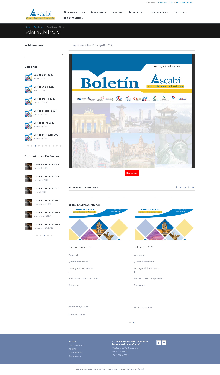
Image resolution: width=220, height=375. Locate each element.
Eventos (179, 12)
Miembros (98, 12)
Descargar (131, 173)
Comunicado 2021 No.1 (46, 188)
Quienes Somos (76, 345)
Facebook (176, 187)
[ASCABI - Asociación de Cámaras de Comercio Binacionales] (40, 14)
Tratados (136, 12)
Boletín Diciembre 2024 (47, 134)
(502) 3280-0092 (184, 2)
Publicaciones (158, 12)
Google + (189, 187)
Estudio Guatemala (128, 369)
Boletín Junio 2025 (44, 86)
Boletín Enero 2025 (44, 122)
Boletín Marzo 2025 (44, 98)
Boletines (73, 349)
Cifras (119, 12)
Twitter (181, 187)
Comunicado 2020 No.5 (47, 224)
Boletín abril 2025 (43, 74)
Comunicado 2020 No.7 (47, 200)
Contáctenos (75, 18)
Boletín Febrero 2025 (45, 110)
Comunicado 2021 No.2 (46, 176)
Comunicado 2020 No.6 (47, 212)
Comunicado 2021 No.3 (46, 164)
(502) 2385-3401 (165, 2)
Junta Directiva (76, 12)
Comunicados (75, 352)
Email (193, 187)
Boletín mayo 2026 (80, 247)
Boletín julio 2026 (144, 247)
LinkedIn (185, 187)
